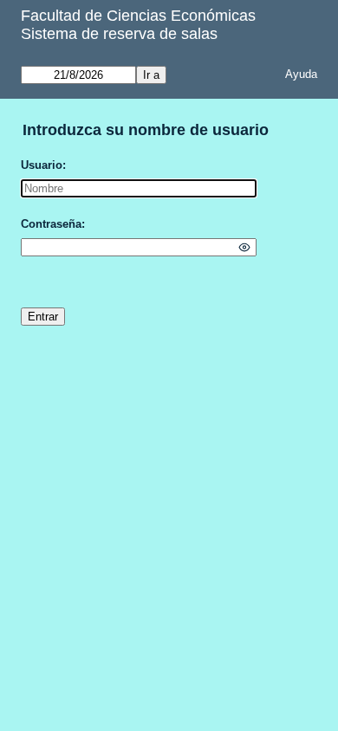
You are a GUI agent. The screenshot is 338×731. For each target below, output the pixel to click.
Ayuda (301, 74)
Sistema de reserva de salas (119, 33)
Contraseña (51, 223)
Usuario (41, 164)
